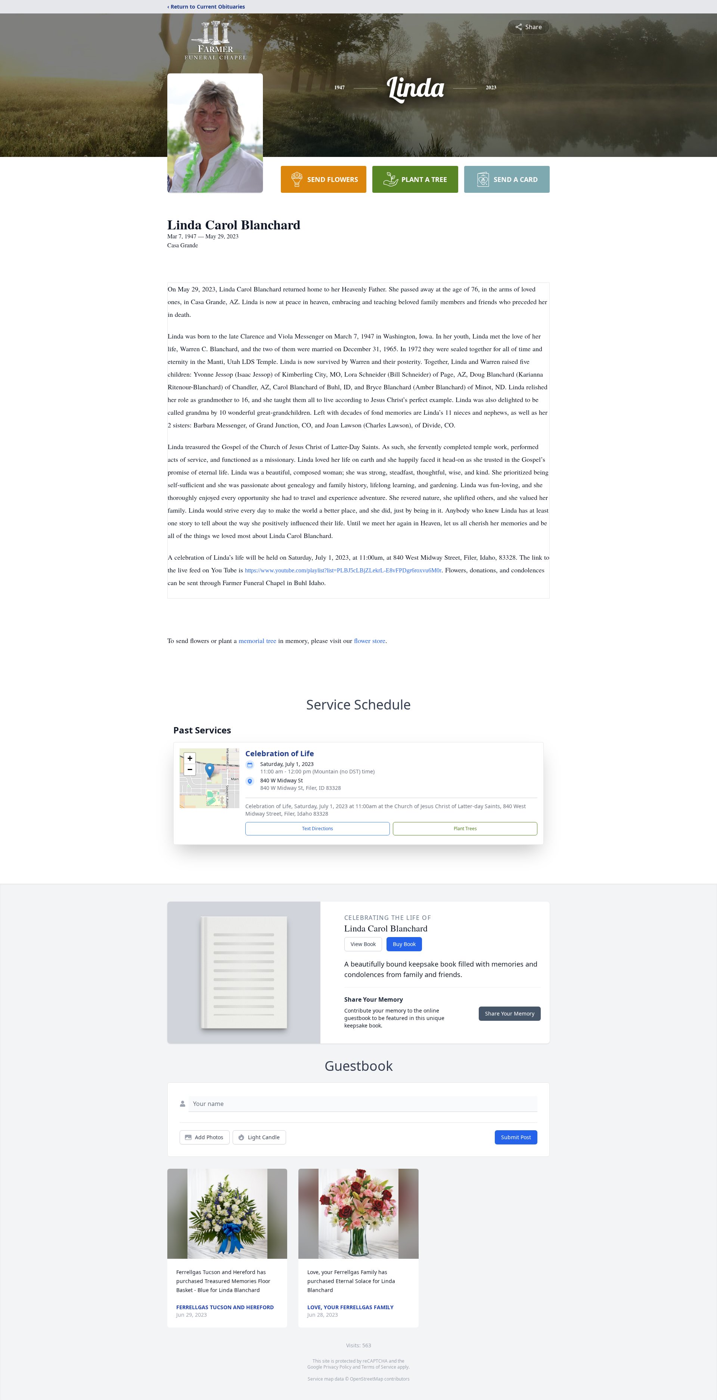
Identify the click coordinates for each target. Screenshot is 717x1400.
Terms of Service (378, 1367)
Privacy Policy (337, 1367)
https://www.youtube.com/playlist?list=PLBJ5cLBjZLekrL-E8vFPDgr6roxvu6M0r (343, 570)
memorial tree (257, 640)
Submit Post (516, 1137)
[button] (209, 770)
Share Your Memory (509, 1013)
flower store (369, 640)
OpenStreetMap (366, 1379)
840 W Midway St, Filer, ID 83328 (300, 787)
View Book (363, 944)
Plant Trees (465, 828)
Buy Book (404, 944)
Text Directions (317, 828)
